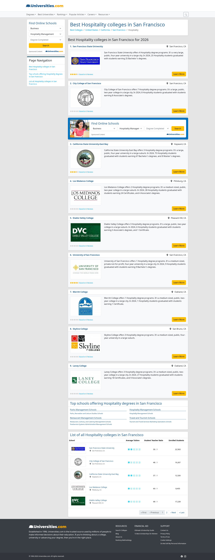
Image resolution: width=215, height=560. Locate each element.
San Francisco (119, 30)
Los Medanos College (83, 181)
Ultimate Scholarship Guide (144, 530)
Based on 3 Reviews (86, 283)
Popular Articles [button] (76, 14)
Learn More (178, 74)
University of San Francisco (86, 255)
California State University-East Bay (90, 144)
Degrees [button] (30, 14)
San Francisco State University (88, 46)
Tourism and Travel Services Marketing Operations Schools (150, 422)
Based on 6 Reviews (86, 74)
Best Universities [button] (46, 14)
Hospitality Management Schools (145, 409)
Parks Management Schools (83, 409)
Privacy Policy (165, 534)
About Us (119, 537)
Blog (117, 534)
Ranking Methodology (124, 540)
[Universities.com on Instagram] (185, 556)
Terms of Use (165, 537)
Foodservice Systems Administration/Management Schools (91, 424)
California (105, 30)
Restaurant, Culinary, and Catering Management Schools (90, 422)
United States (91, 30)
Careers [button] (91, 14)
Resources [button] (103, 14)
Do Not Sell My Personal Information (173, 543)
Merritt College (80, 292)
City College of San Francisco (87, 83)
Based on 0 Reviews (86, 111)
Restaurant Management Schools (86, 418)
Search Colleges (121, 530)
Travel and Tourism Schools (142, 418)
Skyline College (80, 328)
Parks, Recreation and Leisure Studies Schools (86, 413)
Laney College (79, 365)
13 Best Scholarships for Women (146, 534)
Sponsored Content (35, 51)
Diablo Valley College (83, 218)
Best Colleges (76, 30)
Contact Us (164, 530)
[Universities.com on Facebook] (182, 556)
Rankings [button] (61, 14)
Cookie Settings (166, 540)
